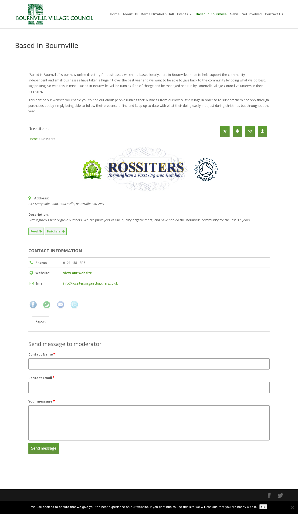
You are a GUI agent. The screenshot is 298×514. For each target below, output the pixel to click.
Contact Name (41, 354)
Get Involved (252, 14)
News (234, 14)
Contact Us (274, 14)
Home (114, 14)
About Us (130, 14)
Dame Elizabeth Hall (157, 14)
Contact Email (41, 377)
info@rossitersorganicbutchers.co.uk (90, 283)
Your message (41, 401)
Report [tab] (40, 321)
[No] (292, 507)
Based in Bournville (211, 14)
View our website (77, 273)
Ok (263, 507)
